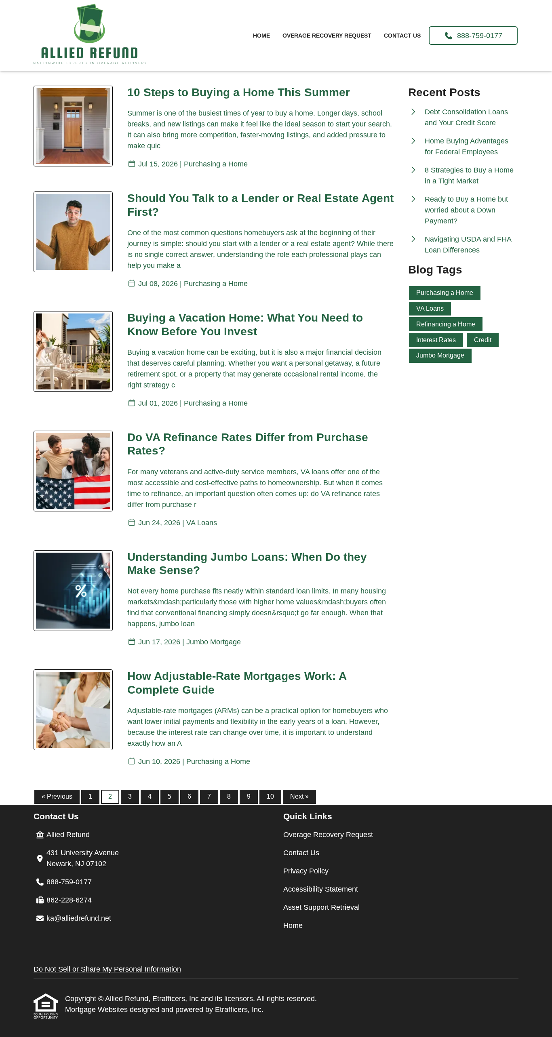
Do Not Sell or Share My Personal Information (107, 969)
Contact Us (402, 35)
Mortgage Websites (97, 1009)
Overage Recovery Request (326, 35)
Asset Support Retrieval (321, 907)
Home (261, 35)
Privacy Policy (306, 871)
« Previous (57, 796)
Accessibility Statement (320, 889)
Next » (299, 796)
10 (270, 796)
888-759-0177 (477, 36)
